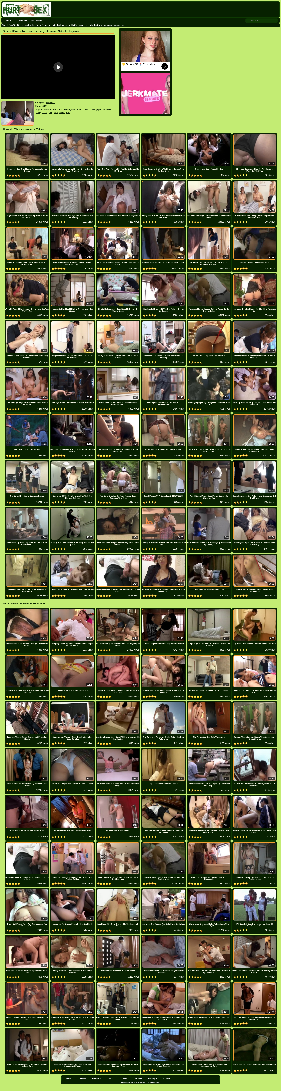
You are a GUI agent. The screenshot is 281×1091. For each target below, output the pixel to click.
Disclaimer (96, 1079)
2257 (111, 1079)
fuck (56, 112)
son (86, 110)
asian (44, 112)
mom (108, 110)
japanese (100, 110)
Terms (68, 1079)
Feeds (124, 1079)
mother (80, 110)
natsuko (45, 110)
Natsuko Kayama (67, 110)
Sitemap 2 (152, 1079)
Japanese (50, 103)
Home (8, 20)
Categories (22, 20)
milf (50, 112)
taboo (92, 110)
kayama (54, 110)
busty (38, 112)
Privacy (83, 1079)
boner (62, 112)
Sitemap (138, 1079)
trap (68, 112)
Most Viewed (36, 20)
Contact (166, 1079)
